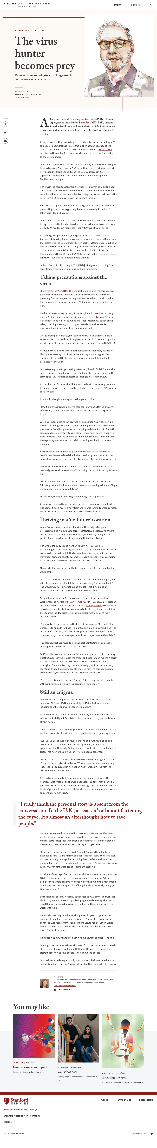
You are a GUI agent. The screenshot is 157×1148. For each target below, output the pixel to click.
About (104, 1100)
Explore (135, 5)
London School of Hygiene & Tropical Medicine (90, 317)
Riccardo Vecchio (34, 94)
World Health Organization (71, 291)
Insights (8, 1122)
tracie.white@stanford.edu (65, 985)
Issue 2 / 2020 (38, 30)
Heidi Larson (105, 149)
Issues (117, 5)
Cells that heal (67, 1072)
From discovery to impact (30, 1067)
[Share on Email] (5, 140)
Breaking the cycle (114, 1078)
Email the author (65, 989)
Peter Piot (84, 123)
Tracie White (22, 91)
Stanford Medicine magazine (19, 1109)
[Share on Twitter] (5, 132)
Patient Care (22, 30)
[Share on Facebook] (5, 124)
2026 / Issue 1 (31, 1063)
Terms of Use (123, 1100)
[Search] (151, 5)
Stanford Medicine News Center (20, 1116)
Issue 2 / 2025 (120, 1073)
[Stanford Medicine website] (16, 1101)
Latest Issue (146, 1100)
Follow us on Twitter (140, 1133)
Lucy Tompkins (77, 602)
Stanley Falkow (93, 605)
